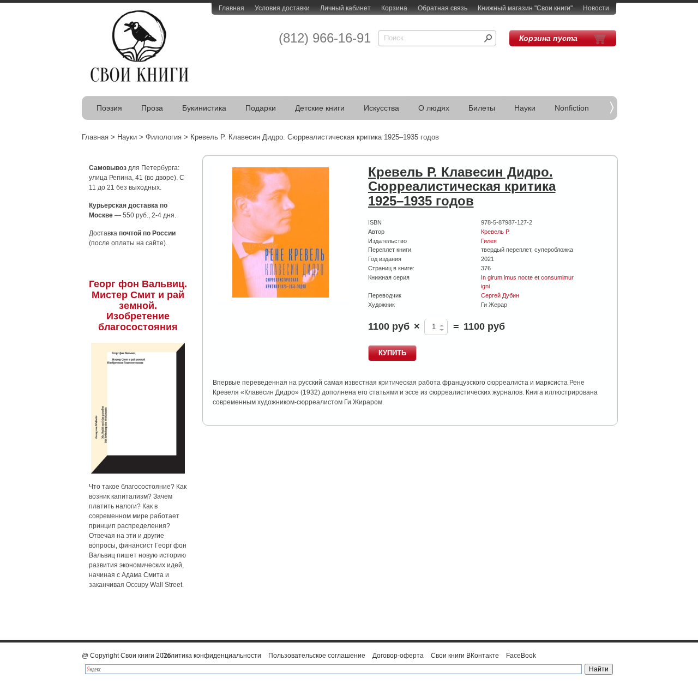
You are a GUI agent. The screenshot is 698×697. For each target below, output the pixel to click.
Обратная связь (442, 8)
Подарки (260, 108)
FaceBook (521, 655)
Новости (596, 8)
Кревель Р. (495, 231)
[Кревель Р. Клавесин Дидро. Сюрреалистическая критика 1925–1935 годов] (281, 233)
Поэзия (109, 108)
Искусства (381, 108)
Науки (524, 108)
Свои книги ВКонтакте (465, 655)
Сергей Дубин (500, 295)
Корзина (394, 8)
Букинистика (204, 108)
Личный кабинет (345, 8)
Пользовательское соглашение (316, 655)
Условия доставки (282, 8)
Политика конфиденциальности (211, 655)
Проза (152, 108)
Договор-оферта (398, 655)
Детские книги (320, 108)
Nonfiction (572, 108)
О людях (433, 108)
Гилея (489, 241)
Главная (231, 8)
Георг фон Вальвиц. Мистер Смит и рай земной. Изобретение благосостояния (138, 305)
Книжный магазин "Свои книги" (525, 8)
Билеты (481, 108)
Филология (164, 137)
